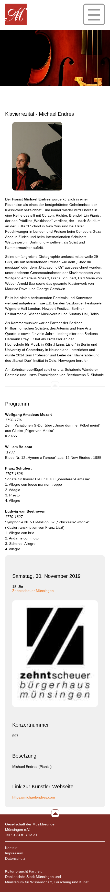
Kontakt (11, 848)
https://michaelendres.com (33, 797)
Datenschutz (15, 858)
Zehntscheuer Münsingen (33, 591)
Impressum (14, 853)
